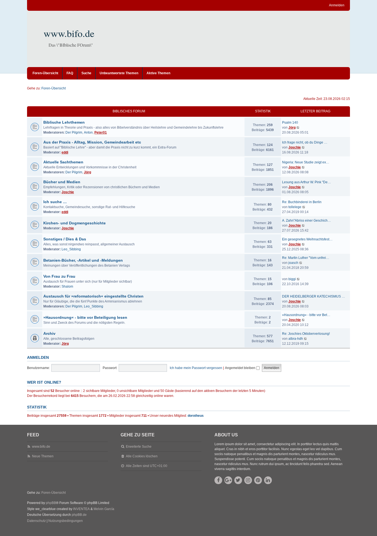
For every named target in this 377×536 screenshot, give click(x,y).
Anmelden (38, 357)
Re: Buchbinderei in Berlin (302, 202)
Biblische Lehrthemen (64, 122)
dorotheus (196, 416)
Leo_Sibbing (71, 249)
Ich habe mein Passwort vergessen (196, 368)
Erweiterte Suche (139, 447)
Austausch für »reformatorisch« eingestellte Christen (93, 296)
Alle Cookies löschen (142, 456)
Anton (88, 132)
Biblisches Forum (129, 111)
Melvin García (104, 509)
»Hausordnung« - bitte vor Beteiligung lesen (85, 317)
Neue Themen (43, 456)
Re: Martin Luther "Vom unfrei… (305, 258)
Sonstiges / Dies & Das (64, 239)
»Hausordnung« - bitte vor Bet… (306, 315)
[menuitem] (36, 521)
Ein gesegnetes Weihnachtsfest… (307, 239)
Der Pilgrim (73, 132)
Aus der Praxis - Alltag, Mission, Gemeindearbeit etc (92, 142)
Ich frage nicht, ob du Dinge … (304, 142)
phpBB (51, 503)
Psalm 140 (290, 122)
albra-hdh (295, 339)
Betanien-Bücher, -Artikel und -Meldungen (83, 260)
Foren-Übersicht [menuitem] (45, 73)
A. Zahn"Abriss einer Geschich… (306, 220)
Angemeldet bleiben (240, 368)
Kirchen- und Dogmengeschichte (74, 223)
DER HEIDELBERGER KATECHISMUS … (313, 296)
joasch (293, 263)
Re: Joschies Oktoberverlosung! (306, 334)
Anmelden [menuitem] (336, 5)
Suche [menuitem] (86, 73)
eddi (65, 152)
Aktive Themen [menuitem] (158, 73)
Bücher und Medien (61, 182)
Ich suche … (55, 202)
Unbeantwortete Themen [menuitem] (119, 73)
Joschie (294, 147)
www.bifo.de (69, 33)
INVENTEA (81, 509)
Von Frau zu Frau (59, 276)
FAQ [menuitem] (70, 73)
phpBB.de (79, 515)
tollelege (294, 207)
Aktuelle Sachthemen (63, 162)
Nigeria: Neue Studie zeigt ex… (305, 162)
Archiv (49, 333)
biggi (292, 279)
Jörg (292, 127)
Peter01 (100, 132)
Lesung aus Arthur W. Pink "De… (306, 182)
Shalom (67, 286)
